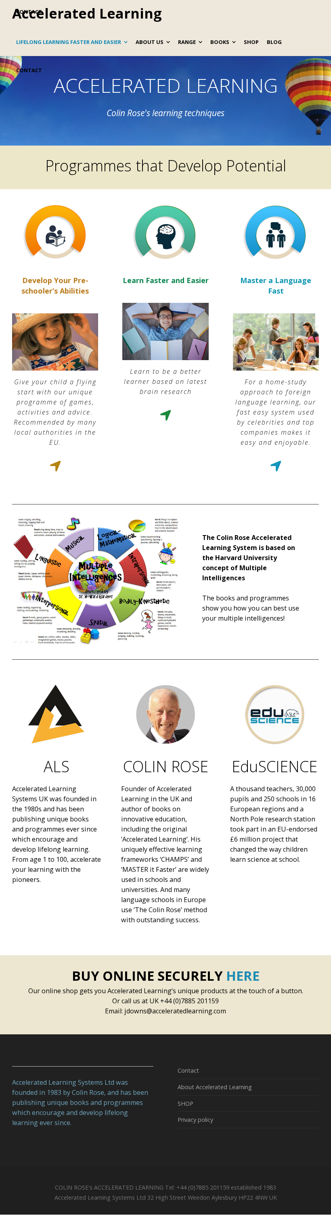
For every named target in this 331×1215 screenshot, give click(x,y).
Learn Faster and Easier (166, 280)
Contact (188, 1070)
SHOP (185, 1103)
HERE (243, 975)
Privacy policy (195, 1119)
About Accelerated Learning (215, 1087)
